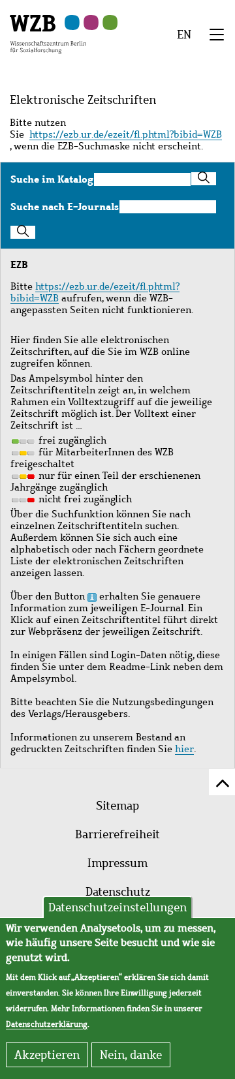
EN (184, 34)
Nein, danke (131, 1055)
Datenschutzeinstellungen (117, 907)
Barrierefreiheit (117, 834)
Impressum (117, 863)
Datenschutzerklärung (46, 1024)
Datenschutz (118, 892)
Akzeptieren (47, 1055)
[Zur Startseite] (48, 33)
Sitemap (117, 805)
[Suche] (203, 178)
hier (184, 748)
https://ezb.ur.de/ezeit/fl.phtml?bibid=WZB (125, 134)
